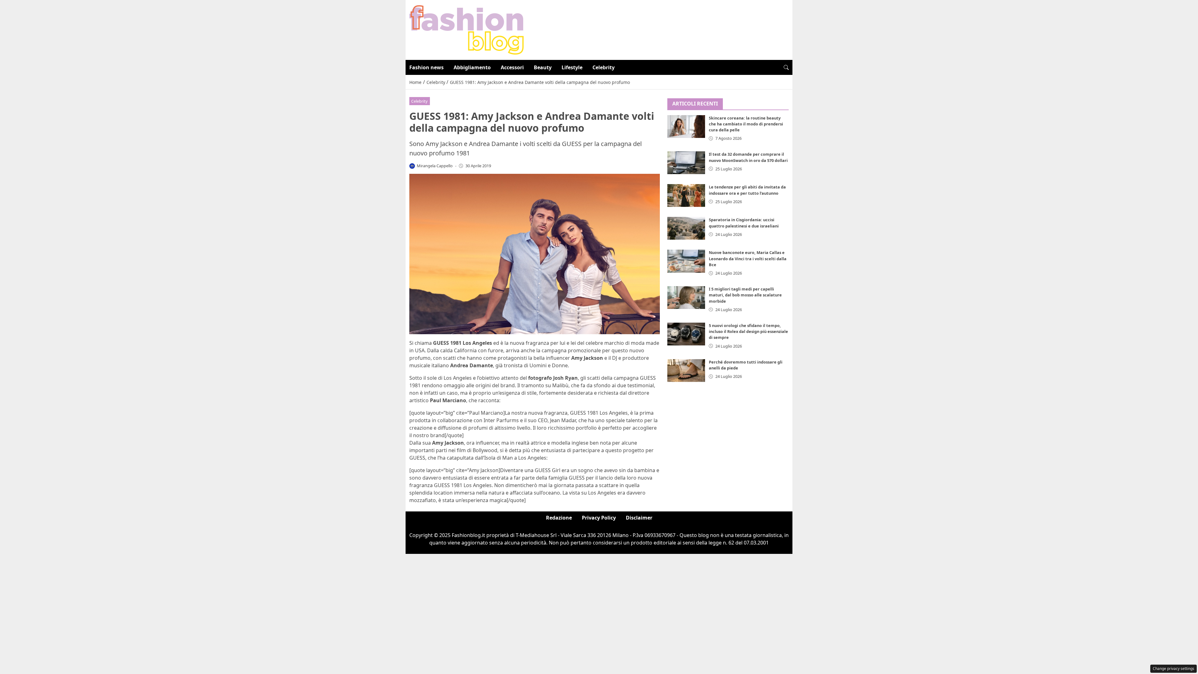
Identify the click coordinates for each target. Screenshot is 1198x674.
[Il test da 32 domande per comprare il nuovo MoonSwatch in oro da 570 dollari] (686, 162)
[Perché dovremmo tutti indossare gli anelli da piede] (686, 370)
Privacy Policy (599, 517)
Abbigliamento (472, 67)
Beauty (543, 67)
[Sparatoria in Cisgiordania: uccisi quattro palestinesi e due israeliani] (686, 228)
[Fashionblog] (466, 29)
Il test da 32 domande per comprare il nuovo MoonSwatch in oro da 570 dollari (748, 157)
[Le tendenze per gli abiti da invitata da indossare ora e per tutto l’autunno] (686, 195)
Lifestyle (572, 67)
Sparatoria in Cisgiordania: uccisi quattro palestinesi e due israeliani (744, 222)
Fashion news (426, 67)
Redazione (559, 517)
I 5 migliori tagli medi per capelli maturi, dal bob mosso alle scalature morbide (745, 295)
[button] (786, 67)
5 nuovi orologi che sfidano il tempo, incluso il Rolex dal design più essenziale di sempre (748, 331)
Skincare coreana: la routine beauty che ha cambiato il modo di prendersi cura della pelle (746, 124)
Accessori (512, 67)
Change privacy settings (1173, 668)
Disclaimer (639, 517)
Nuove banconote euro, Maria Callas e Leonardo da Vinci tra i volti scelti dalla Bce (747, 258)
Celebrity (603, 67)
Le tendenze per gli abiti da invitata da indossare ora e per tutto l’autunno (747, 190)
